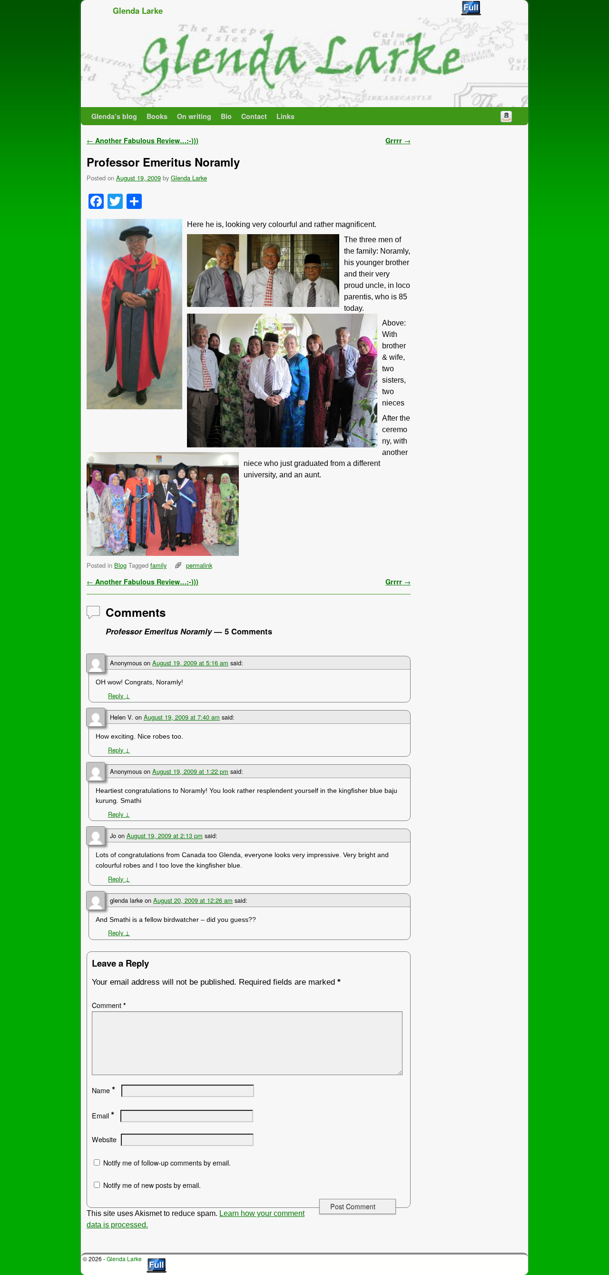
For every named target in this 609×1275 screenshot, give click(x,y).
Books (157, 116)
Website (104, 1139)
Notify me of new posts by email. (152, 1185)
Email (103, 1115)
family (158, 565)
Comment (109, 1005)
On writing (194, 116)
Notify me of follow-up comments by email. (167, 1162)
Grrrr (398, 140)
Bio (226, 116)
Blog (120, 565)
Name (103, 1090)
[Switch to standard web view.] (471, 8)
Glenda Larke (138, 10)
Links (285, 116)
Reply (119, 695)
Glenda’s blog (114, 116)
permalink (199, 565)
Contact (254, 116)
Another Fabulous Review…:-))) (142, 140)
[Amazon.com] (506, 116)
